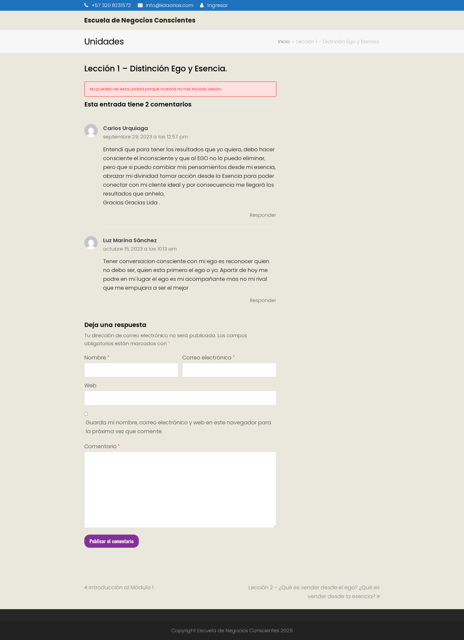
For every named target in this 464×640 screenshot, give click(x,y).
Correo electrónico (208, 357)
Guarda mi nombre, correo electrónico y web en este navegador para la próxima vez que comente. (178, 427)
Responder (263, 215)
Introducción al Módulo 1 (121, 587)
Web (90, 385)
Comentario (101, 446)
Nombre (96, 357)
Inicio (284, 41)
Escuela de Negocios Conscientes (139, 20)
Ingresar (217, 5)
